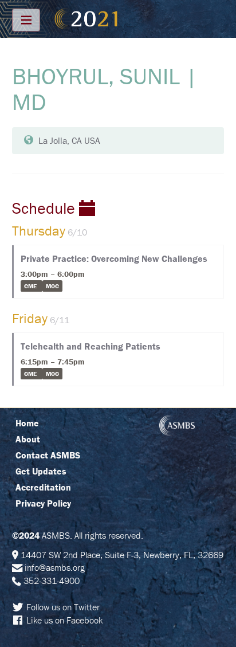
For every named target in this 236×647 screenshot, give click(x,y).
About (27, 439)
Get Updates (40, 471)
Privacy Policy (43, 503)
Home (27, 423)
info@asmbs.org (55, 567)
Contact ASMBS (47, 455)
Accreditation (43, 487)
